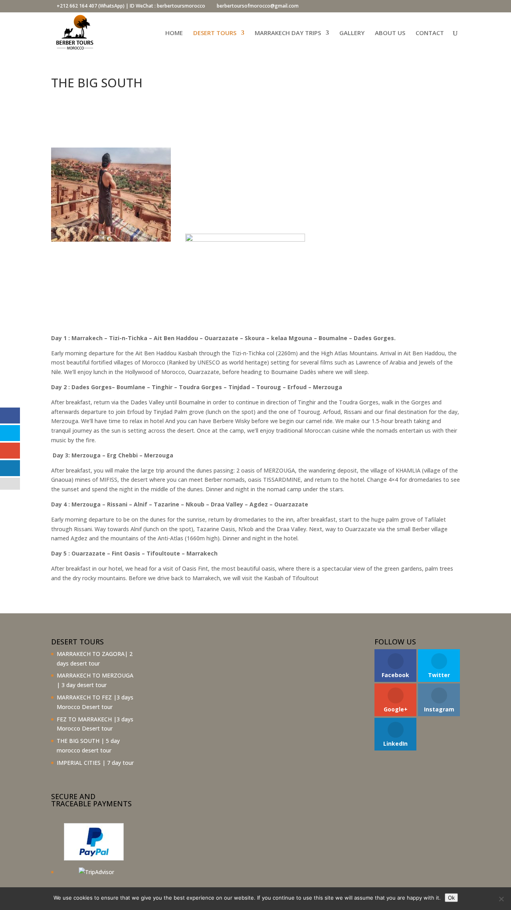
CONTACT (430, 33)
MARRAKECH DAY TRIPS (288, 33)
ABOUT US (390, 33)
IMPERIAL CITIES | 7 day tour (95, 762)
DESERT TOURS (214, 33)
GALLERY (351, 33)
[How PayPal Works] (94, 858)
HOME (174, 33)
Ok (451, 897)
